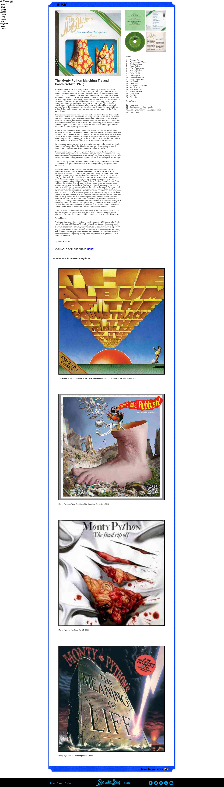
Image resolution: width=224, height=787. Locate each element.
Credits (68, 783)
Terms (52, 783)
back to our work (152, 769)
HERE (90, 249)
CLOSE (3, 1)
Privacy (59, 783)
